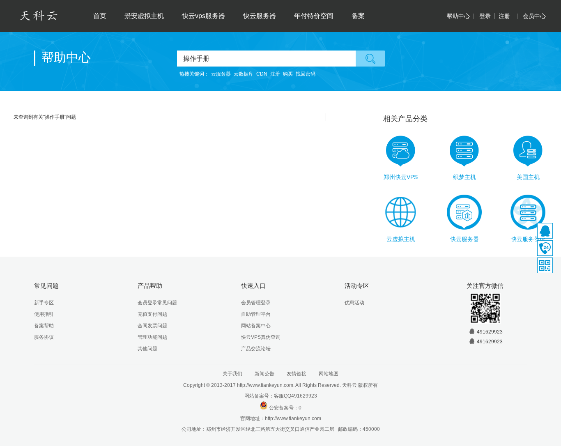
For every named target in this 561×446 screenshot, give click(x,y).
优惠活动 (354, 303)
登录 (485, 16)
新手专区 (44, 303)
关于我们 (232, 374)
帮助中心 (458, 16)
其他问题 (147, 349)
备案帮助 (44, 326)
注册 (504, 16)
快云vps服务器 (203, 15)
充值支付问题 (152, 314)
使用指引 (44, 314)
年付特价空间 (313, 15)
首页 (99, 15)
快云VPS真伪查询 (260, 337)
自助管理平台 (256, 314)
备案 (358, 15)
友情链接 (296, 374)
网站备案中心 (256, 326)
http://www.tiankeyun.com (293, 418)
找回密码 (305, 74)
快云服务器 (259, 15)
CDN (261, 74)
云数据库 (243, 74)
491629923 (490, 332)
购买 (288, 74)
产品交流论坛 (256, 349)
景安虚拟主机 (144, 15)
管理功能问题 (152, 337)
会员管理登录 (256, 303)
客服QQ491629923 (295, 396)
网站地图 (328, 374)
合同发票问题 (152, 326)
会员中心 (534, 16)
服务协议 (44, 337)
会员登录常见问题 (157, 303)
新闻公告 (264, 374)
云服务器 (221, 74)
